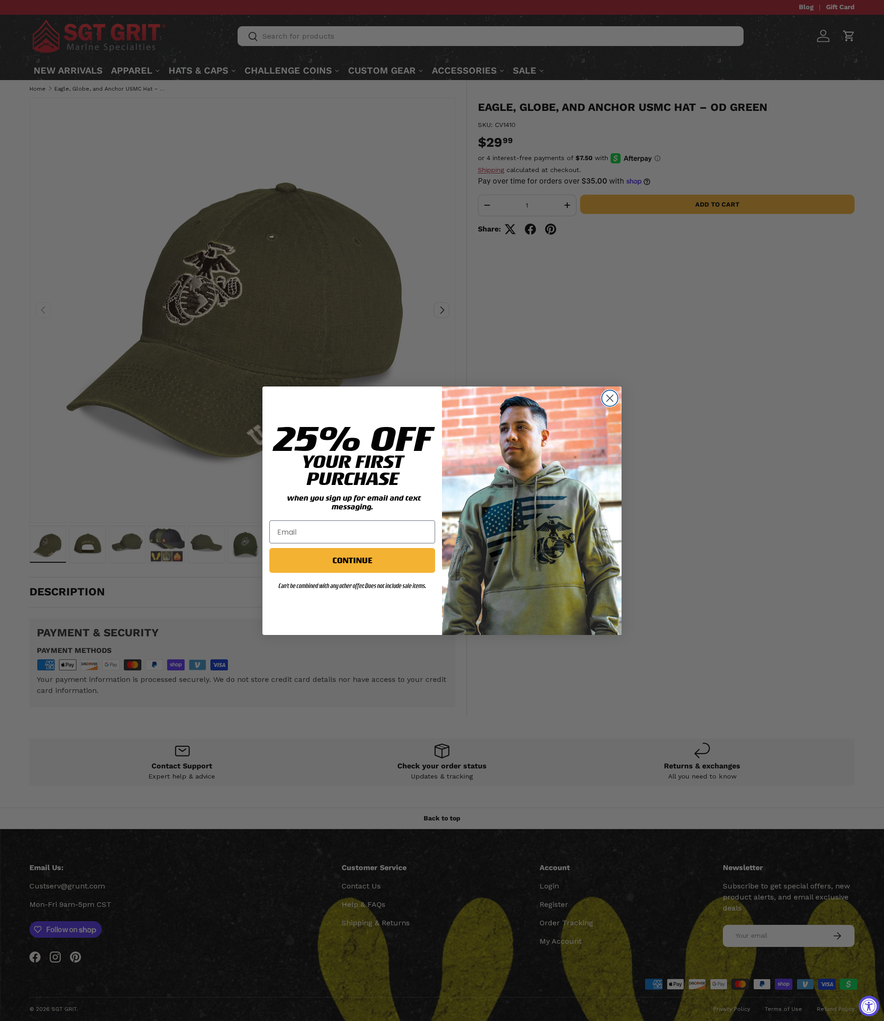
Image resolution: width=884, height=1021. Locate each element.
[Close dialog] (610, 398)
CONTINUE (352, 560)
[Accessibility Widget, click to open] (869, 1006)
